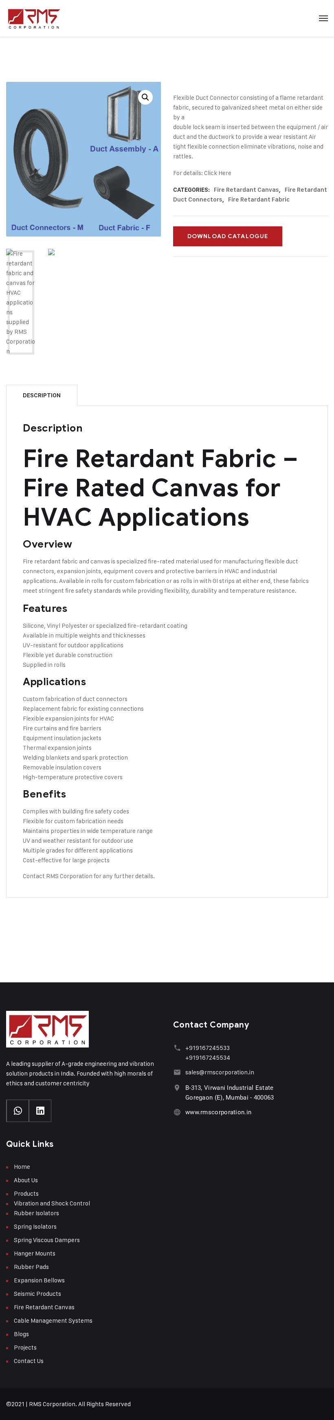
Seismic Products (37, 1293)
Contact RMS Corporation (57, 876)
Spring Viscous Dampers (47, 1240)
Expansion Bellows (39, 1280)
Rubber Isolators (36, 1213)
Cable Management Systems (53, 1320)
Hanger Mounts (34, 1253)
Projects (25, 1347)
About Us (26, 1180)
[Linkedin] (40, 1111)
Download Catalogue (227, 236)
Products (26, 1193)
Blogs (21, 1334)
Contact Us (29, 1361)
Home (22, 1166)
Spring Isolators (35, 1226)
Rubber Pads (31, 1267)
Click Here (217, 173)
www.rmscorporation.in (218, 1112)
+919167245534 (207, 1057)
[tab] (41, 395)
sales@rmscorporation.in (219, 1072)
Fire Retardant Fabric (259, 199)
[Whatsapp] (18, 1111)
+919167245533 (207, 1048)
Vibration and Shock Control (52, 1203)
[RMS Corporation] (34, 18)
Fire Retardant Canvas (246, 189)
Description (42, 395)
